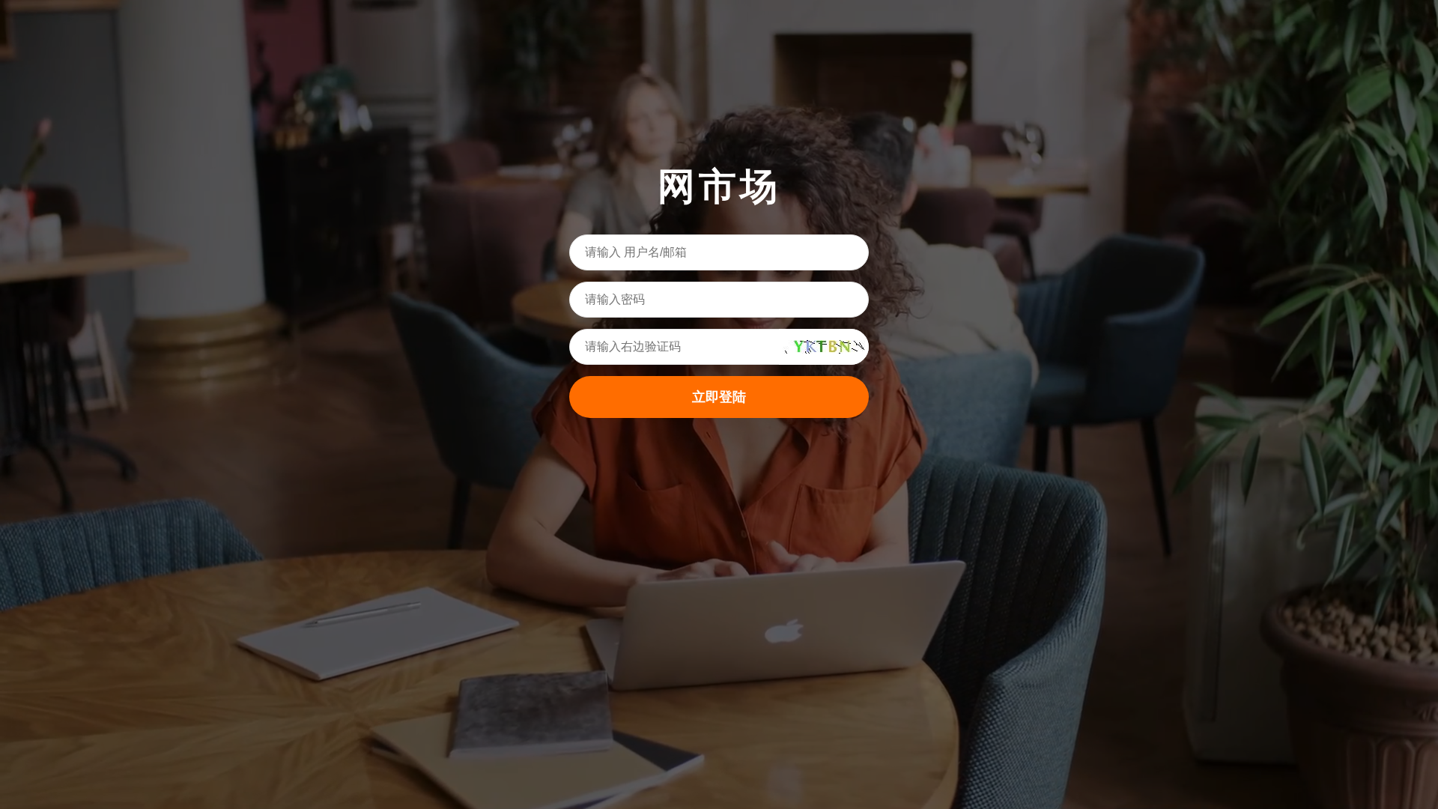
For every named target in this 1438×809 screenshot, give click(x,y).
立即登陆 (719, 397)
